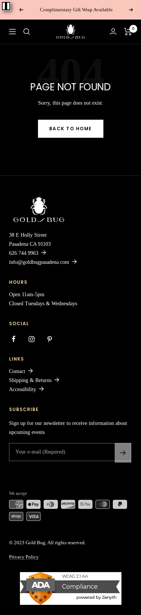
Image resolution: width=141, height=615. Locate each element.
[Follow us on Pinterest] (49, 339)
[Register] (123, 453)
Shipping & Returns (30, 380)
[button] (26, 31)
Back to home (70, 128)
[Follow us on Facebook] (13, 339)
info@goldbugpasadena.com (39, 262)
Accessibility (22, 389)
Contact (17, 371)
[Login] (113, 31)
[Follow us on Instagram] (31, 339)
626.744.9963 (23, 253)
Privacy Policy (24, 557)
